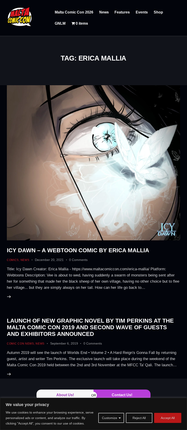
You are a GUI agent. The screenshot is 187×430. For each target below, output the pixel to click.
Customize (109, 418)
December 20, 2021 (49, 260)
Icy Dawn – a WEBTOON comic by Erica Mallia (78, 250)
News (25, 260)
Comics (13, 260)
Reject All (139, 418)
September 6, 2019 (64, 343)
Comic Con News (20, 343)
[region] (93, 414)
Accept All (168, 418)
